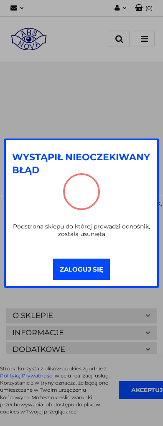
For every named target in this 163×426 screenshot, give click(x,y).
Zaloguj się (81, 269)
